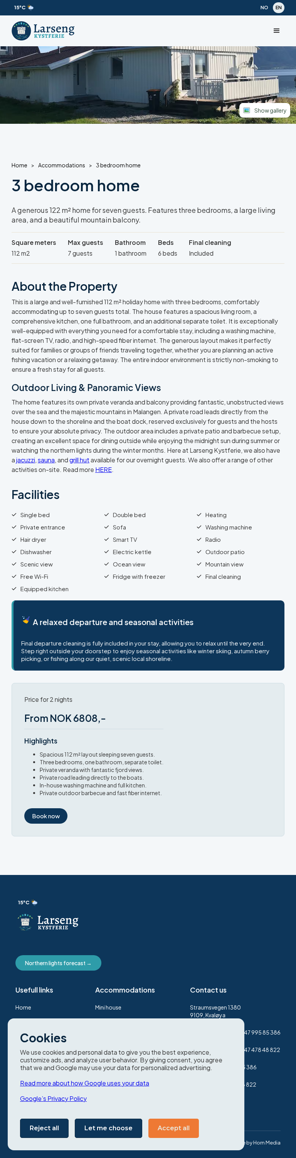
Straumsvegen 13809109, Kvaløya (215, 1011)
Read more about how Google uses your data (84, 1083)
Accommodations (61, 165)
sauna (46, 460)
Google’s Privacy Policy (53, 1098)
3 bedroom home (118, 165)
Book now (46, 815)
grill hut (79, 460)
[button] (276, 31)
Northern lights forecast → (58, 962)
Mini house (108, 1007)
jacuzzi (25, 460)
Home (19, 165)
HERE (103, 469)
